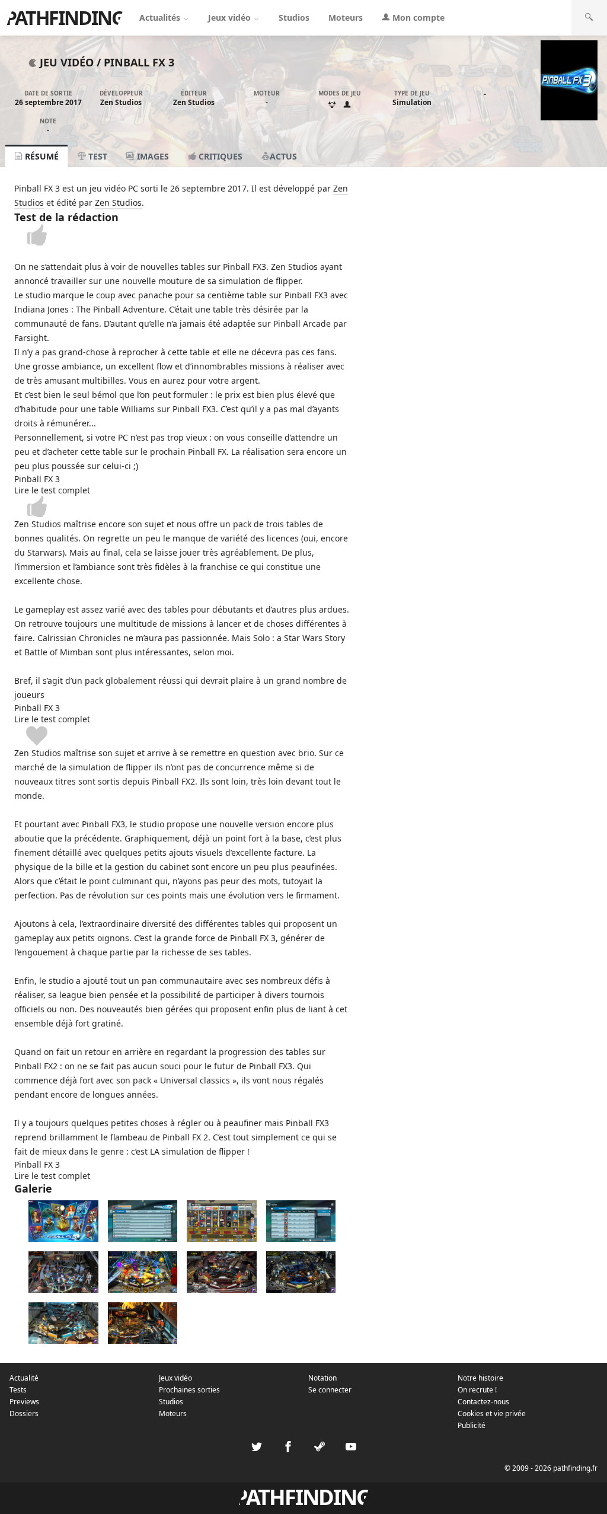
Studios (294, 17)
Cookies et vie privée (492, 1413)
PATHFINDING (64, 17)
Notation (322, 1378)
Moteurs (345, 17)
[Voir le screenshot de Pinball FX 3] (63, 1238)
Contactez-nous (483, 1402)
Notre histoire (480, 1378)
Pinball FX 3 (139, 62)
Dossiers (24, 1413)
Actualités (161, 17)
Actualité (24, 1378)
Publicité (471, 1425)
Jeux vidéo (230, 17)
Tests (18, 1390)
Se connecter (330, 1390)
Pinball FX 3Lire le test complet (52, 484)
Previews (24, 1402)
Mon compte (417, 17)
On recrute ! (477, 1390)
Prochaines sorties (189, 1390)
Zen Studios (121, 102)
